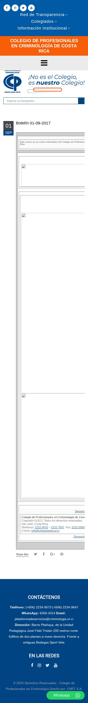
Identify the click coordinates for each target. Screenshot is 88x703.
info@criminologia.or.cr (45, 530)
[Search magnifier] (81, 101)
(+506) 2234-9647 (65, 607)
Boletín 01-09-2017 (33, 123)
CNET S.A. (74, 689)
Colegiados (42, 21)
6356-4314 (47, 613)
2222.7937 (57, 527)
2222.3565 (78, 527)
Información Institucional (42, 28)
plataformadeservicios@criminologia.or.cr (44, 619)
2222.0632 (41, 527)
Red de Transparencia (42, 14)
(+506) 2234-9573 (38, 607)
